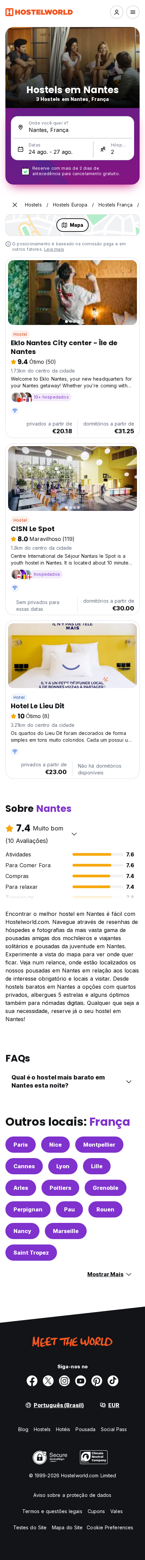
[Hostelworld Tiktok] (113, 1380)
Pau (69, 1209)
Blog (23, 1429)
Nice (55, 1144)
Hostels (42, 1429)
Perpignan (27, 1209)
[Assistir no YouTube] (80, 1380)
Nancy (22, 1231)
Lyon (62, 1166)
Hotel (19, 697)
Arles (20, 1187)
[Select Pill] (116, 12)
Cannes (24, 1166)
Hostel (20, 334)
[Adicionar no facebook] (32, 1380)
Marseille (66, 1231)
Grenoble (105, 1187)
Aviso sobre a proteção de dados (72, 1495)
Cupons (96, 1511)
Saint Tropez (31, 1252)
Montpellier (99, 1144)
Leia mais (54, 249)
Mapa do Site (67, 1527)
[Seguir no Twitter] (48, 1380)
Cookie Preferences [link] (110, 1527)
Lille (97, 1166)
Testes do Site (30, 1527)
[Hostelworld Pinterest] (96, 1380)
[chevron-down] (74, 834)
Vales (116, 1511)
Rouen (105, 1209)
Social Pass (114, 1429)
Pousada (85, 1429)
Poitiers (60, 1187)
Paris (20, 1144)
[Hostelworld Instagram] (64, 1380)
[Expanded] (15, 205)
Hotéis (63, 1429)
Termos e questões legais (52, 1511)
